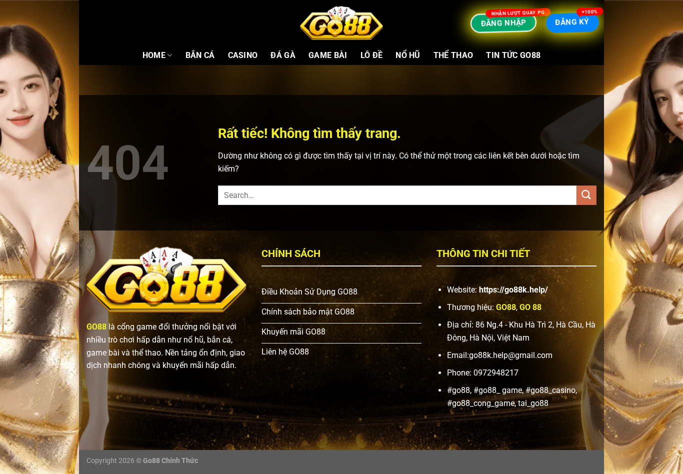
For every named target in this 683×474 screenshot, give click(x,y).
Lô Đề (371, 55)
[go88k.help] (341, 23)
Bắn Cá (200, 55)
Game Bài (328, 55)
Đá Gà (283, 55)
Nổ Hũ (408, 55)
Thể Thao (454, 55)
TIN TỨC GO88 (513, 55)
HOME (154, 55)
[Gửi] (586, 195)
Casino (243, 55)
